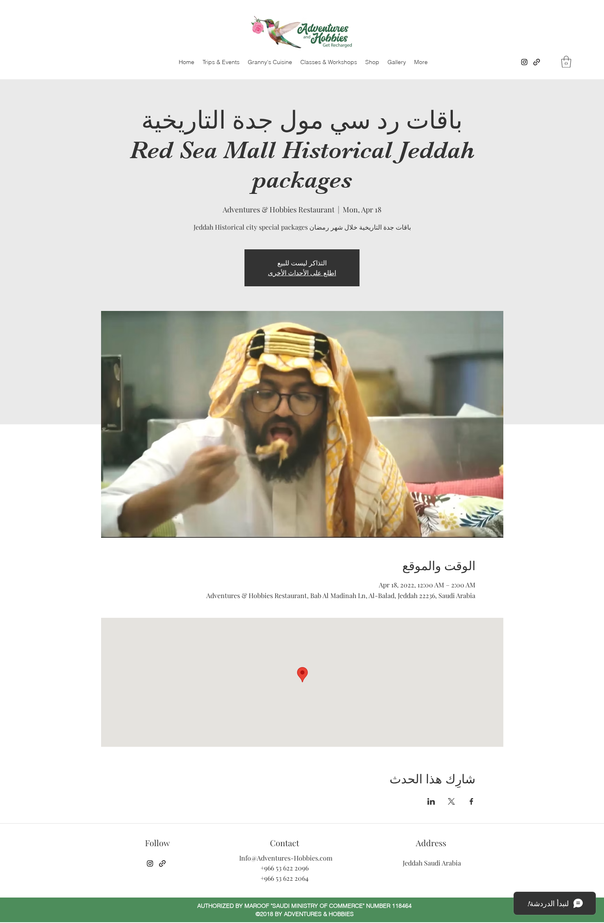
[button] (566, 62)
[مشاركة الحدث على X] (451, 801)
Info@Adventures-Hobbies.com (285, 858)
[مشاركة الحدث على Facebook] (471, 801)
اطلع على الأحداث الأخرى (302, 272)
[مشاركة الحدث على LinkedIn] (431, 801)
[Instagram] (524, 62)
